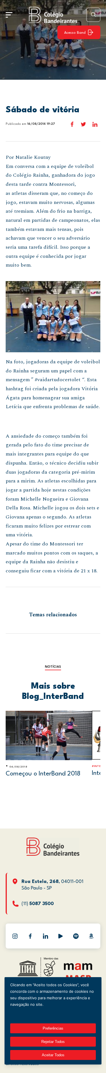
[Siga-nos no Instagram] (15, 936)
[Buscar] (93, 15)
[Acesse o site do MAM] (78, 968)
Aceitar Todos (53, 1055)
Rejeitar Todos (53, 1042)
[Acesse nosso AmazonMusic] (91, 936)
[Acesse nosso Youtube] (60, 936)
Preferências (53, 1028)
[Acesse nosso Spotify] (75, 936)
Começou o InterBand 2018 (43, 774)
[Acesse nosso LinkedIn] (45, 936)
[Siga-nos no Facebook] (30, 936)
